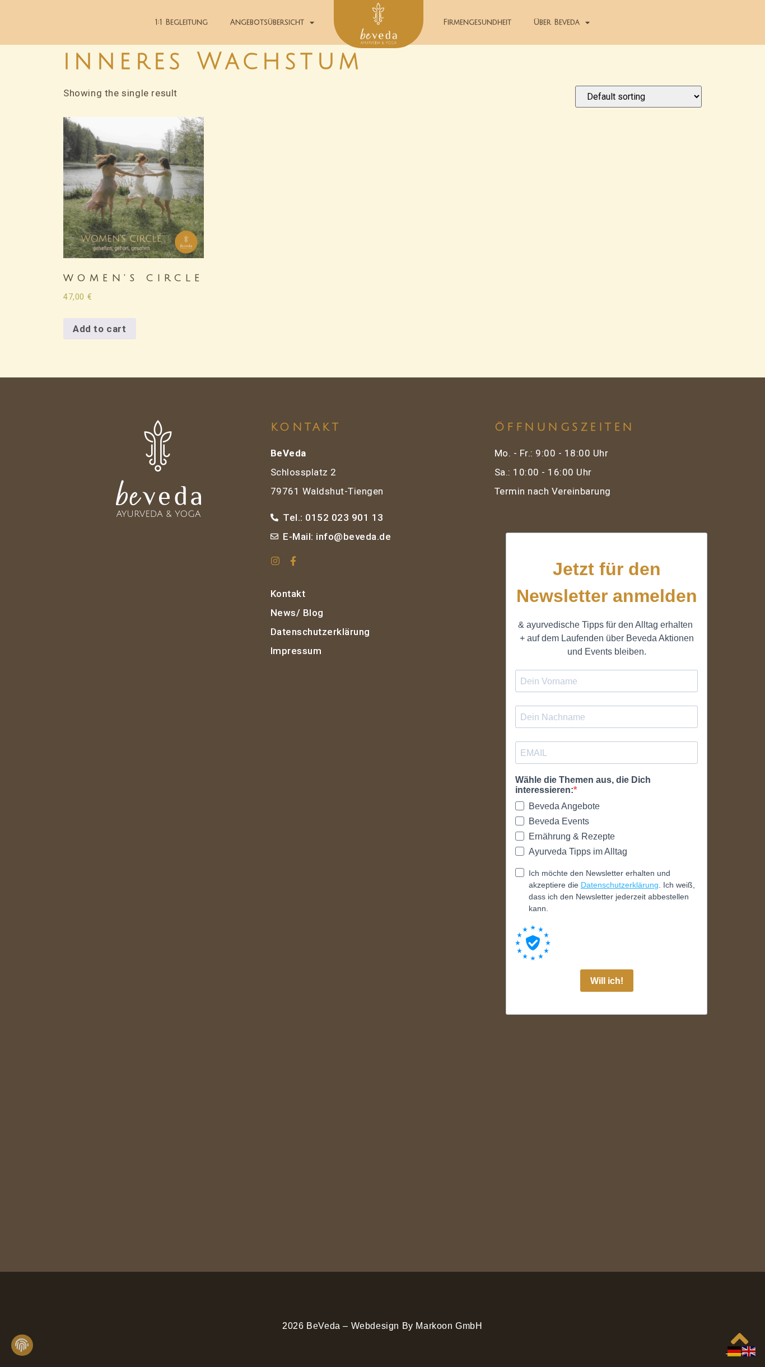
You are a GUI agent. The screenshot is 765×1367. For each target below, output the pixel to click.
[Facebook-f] (293, 561)
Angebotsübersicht (267, 22)
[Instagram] (275, 561)
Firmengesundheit (477, 22)
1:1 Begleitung (181, 22)
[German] (734, 1350)
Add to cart (100, 328)
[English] (749, 1350)
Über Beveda (557, 22)
